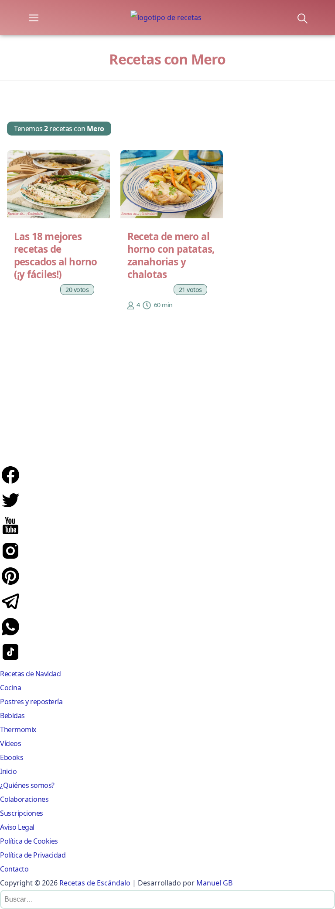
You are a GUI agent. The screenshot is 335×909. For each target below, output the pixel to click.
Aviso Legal (17, 827)
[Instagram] (10, 558)
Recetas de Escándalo (94, 883)
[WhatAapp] (10, 634)
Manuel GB (214, 883)
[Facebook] (10, 483)
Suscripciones (21, 813)
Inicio (8, 771)
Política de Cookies (29, 841)
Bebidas (12, 715)
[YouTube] (10, 533)
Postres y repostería (31, 701)
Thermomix (18, 729)
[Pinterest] (10, 584)
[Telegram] (10, 609)
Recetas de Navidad (30, 673)
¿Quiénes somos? (27, 785)
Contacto (14, 869)
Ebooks (11, 757)
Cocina (10, 687)
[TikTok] (10, 660)
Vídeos (10, 743)
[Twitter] (10, 508)
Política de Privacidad (32, 855)
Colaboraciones (24, 799)
